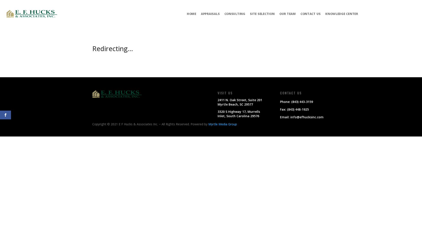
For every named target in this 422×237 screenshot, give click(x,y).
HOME (191, 14)
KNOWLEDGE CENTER (341, 14)
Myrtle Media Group (222, 124)
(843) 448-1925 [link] (298, 109)
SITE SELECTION (262, 14)
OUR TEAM (287, 14)
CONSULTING (234, 14)
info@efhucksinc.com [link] (307, 117)
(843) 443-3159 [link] (302, 102)
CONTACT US (310, 14)
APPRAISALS (210, 14)
